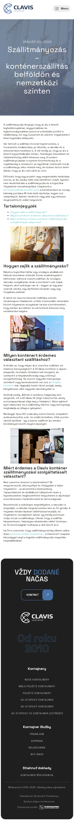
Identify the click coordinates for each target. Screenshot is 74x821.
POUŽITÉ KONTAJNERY (37, 693)
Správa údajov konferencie (39, 801)
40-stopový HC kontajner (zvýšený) (37, 713)
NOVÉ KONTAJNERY (37, 679)
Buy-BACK (37, 754)
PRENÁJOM (37, 734)
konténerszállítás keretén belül (21, 189)
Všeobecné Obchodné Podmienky (39, 796)
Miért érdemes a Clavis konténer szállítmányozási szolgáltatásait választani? (38, 220)
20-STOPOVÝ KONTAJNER (37, 700)
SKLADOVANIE (37, 747)
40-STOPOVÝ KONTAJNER (37, 706)
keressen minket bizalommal (26, 533)
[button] (62, 8)
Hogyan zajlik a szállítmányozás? (28, 212)
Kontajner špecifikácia (37, 775)
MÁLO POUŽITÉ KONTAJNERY (37, 686)
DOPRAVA (37, 741)
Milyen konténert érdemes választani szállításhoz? (39, 215)
